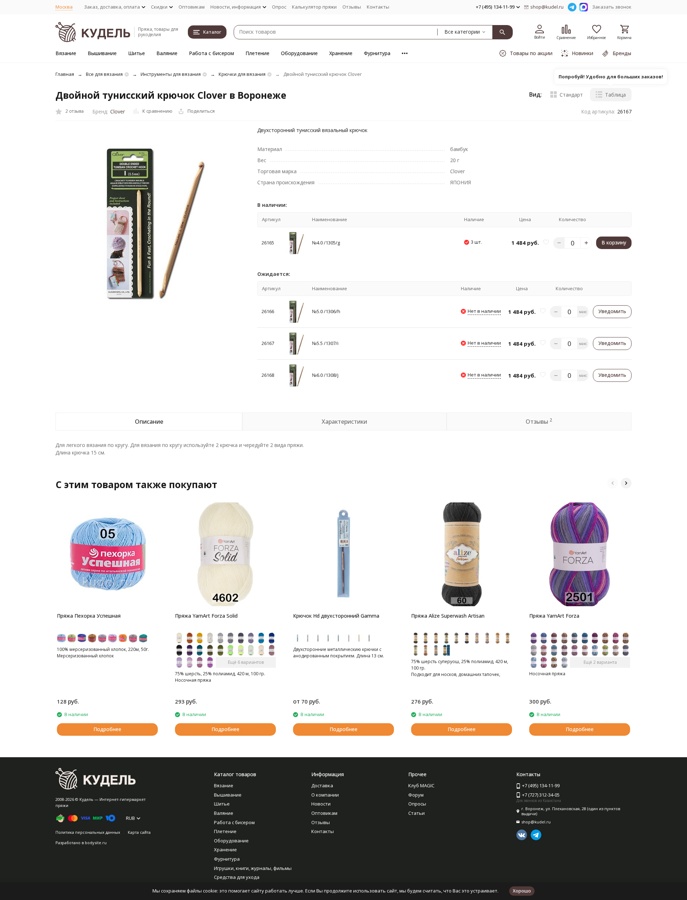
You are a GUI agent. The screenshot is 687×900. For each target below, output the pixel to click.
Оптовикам (192, 7)
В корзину (613, 242)
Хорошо (522, 890)
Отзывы (351, 7)
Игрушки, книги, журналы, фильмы (253, 868)
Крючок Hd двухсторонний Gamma (336, 615)
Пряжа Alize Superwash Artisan (447, 615)
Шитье (136, 53)
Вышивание (102, 53)
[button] (612, 483)
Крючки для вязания (242, 74)
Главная (64, 74)
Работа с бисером (211, 53)
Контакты (378, 7)
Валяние (166, 53)
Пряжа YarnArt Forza (554, 615)
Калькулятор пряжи (314, 7)
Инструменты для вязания (171, 74)
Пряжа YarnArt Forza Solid (206, 615)
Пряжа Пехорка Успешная (89, 615)
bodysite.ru (96, 842)
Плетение (257, 53)
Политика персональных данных (87, 832)
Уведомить (612, 311)
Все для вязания (104, 74)
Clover (117, 111)
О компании (325, 795)
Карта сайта (139, 832)
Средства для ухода (236, 877)
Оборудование (299, 53)
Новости (321, 804)
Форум (416, 795)
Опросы (417, 804)
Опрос (279, 7)
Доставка (322, 785)
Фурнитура (377, 53)
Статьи (416, 813)
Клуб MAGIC (421, 785)
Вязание (65, 53)
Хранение (340, 53)
